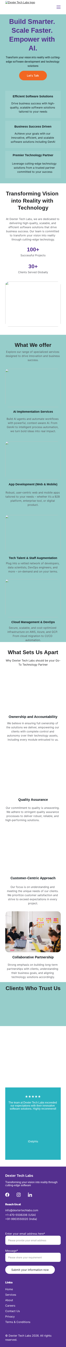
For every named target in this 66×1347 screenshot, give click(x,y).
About (9, 1300)
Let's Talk (33, 75)
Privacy (10, 1316)
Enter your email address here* (25, 1233)
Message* (11, 1250)
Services (10, 1294)
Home (9, 1289)
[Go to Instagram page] (19, 1195)
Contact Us (12, 1311)
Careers (10, 1305)
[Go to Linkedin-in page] (30, 1195)
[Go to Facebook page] (7, 1195)
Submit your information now (30, 1269)
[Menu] (59, 7)
